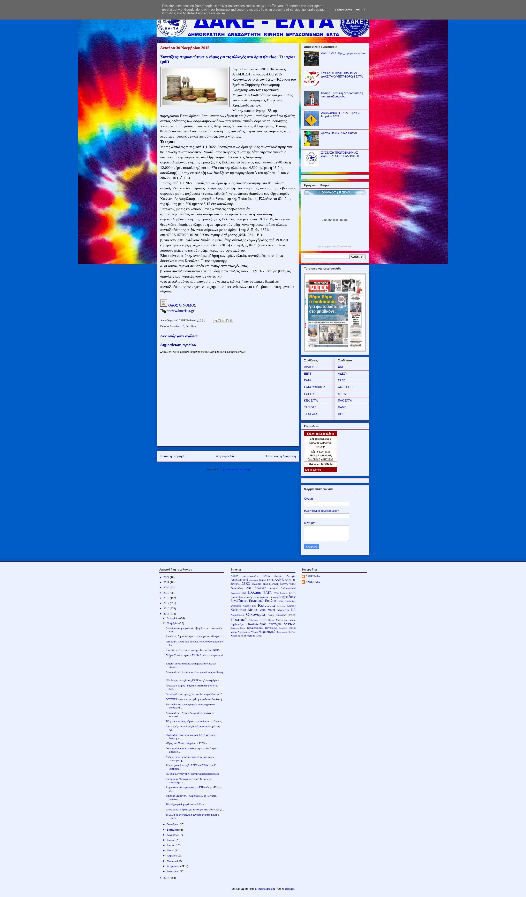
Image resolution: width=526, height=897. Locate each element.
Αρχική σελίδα (225, 456)
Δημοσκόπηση (271, 583)
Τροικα (291, 628)
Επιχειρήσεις (287, 596)
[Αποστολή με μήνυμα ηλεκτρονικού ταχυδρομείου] (215, 321)
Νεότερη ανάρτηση (172, 456)
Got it (360, 9)
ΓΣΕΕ (341, 380)
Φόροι (254, 631)
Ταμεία (242, 628)
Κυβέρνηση (238, 609)
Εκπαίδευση (235, 593)
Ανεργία (278, 576)
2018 (167, 598)
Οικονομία (255, 614)
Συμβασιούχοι (237, 624)
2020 (167, 587)
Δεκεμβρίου (173, 618)
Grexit (259, 635)
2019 (167, 592)
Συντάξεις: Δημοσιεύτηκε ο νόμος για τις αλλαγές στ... (195, 636)
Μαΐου (171, 850)
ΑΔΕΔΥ (342, 373)
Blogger (289, 888)
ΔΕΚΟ (245, 583)
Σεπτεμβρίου (174, 829)
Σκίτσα (292, 620)
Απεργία (290, 576)
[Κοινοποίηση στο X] (223, 321)
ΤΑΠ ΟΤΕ (310, 407)
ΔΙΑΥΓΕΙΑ (310, 366)
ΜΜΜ (271, 609)
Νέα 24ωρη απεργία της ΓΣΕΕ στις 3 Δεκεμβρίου (192, 680)
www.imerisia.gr (181, 311)
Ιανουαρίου (173, 871)
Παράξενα (281, 615)
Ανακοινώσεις (250, 576)
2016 (167, 608)
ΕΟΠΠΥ (309, 394)
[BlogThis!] (219, 321)
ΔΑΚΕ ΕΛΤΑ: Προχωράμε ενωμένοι (343, 53)
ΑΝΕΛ (266, 576)
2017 (167, 603)
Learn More (343, 9)
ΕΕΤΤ (307, 373)
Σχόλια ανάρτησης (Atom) (235, 469)
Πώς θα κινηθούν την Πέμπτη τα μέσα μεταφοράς (192, 773)
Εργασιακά (256, 600)
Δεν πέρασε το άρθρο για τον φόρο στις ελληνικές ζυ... (195, 809)
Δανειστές (235, 584)
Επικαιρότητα (260, 596)
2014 (167, 877)
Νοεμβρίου (173, 623)
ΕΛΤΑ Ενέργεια (280, 593)
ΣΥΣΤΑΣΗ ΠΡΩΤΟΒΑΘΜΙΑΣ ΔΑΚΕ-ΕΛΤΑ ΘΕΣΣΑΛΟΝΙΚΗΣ (340, 154)
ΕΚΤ (244, 593)
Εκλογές (260, 587)
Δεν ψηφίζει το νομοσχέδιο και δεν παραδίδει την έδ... (195, 694)
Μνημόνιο (283, 609)
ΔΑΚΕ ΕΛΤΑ (313, 576)
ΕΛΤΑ (307, 380)
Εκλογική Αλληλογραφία (282, 588)
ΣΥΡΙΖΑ (289, 624)
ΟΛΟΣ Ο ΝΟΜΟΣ (182, 305)
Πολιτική (239, 619)
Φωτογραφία (282, 632)
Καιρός (246, 605)
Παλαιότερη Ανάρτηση (281, 456)
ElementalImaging (265, 888)
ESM (240, 635)
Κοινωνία (266, 605)
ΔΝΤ (248, 587)
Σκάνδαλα (281, 620)
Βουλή (262, 579)
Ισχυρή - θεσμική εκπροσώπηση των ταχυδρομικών (342, 94)
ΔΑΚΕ (279, 579)
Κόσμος (291, 605)
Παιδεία (271, 615)
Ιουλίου (171, 839)
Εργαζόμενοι (239, 600)
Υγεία (234, 631)
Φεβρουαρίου (174, 866)
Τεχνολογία (271, 627)
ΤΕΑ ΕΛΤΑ (310, 414)
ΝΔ (293, 609)
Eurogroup (249, 635)
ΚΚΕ (254, 606)
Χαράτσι (291, 632)
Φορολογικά (267, 631)
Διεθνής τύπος (288, 583)
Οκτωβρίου (173, 824)
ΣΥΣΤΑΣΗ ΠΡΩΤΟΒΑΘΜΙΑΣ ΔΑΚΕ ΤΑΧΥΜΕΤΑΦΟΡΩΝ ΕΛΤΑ (342, 74)
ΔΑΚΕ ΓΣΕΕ (345, 387)
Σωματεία (235, 628)
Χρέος (234, 635)
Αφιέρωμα (253, 580)
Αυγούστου (173, 834)
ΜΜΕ (262, 610)
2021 (167, 582)
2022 (167, 577)
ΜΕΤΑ (342, 394)
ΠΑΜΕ (342, 407)
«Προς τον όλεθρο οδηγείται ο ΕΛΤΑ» (186, 743)
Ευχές (280, 601)
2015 (167, 613)
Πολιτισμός (253, 620)
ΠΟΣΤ (342, 414)
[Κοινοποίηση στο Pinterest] (231, 321)
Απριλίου (172, 855)
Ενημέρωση (245, 596)
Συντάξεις (191, 326)
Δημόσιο (256, 583)
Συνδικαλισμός (256, 624)
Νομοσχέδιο (237, 614)
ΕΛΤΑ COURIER (314, 387)
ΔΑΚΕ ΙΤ (290, 579)
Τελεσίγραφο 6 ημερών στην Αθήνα (185, 804)
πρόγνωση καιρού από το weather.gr (335, 246)
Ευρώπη (270, 600)
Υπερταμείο (244, 632)
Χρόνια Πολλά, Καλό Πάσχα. (339, 132)
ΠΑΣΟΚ (291, 615)
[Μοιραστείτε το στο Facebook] (227, 321)
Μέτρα (252, 609)
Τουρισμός (283, 628)
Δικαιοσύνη (237, 587)
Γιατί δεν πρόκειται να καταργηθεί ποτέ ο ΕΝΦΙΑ (193, 650)
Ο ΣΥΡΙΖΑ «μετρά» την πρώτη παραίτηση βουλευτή (194, 699)
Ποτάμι (271, 620)
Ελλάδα (254, 592)
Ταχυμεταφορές (255, 627)
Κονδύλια (281, 606)
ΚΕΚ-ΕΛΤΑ (311, 400)
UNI (340, 366)
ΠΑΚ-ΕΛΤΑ (345, 400)
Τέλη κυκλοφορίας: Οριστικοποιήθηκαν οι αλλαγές (193, 721)
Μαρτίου (172, 860)
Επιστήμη (273, 597)
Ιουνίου (171, 845)
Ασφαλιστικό (177, 326)
